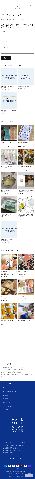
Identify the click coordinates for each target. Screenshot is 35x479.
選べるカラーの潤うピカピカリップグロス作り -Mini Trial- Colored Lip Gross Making (25, 273)
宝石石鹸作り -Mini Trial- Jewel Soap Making (25, 321)
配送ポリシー (12, 476)
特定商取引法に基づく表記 (22, 476)
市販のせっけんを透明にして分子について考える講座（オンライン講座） (9, 215)
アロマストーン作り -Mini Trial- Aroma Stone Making (8, 297)
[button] (3, 5)
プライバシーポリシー (9, 406)
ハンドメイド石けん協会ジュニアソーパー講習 (9, 167)
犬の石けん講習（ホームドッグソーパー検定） (25, 143)
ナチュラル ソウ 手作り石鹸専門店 (16, 471)
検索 (4, 387)
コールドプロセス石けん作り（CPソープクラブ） (9, 143)
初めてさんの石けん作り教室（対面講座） (9, 191)
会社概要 (5, 395)
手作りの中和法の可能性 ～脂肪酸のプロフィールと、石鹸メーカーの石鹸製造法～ (25, 215)
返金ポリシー (6, 402)
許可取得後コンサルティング (24, 86)
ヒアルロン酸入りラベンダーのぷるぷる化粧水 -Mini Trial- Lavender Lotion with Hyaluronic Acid (9, 273)
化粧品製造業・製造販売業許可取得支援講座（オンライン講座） (9, 87)
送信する (6, 58)
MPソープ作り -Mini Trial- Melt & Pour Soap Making (25, 297)
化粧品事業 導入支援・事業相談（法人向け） (8, 111)
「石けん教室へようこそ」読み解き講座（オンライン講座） (25, 191)
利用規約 (5, 398)
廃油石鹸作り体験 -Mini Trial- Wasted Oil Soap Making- (8, 321)
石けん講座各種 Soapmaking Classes (24, 167)
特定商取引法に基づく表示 (10, 391)
